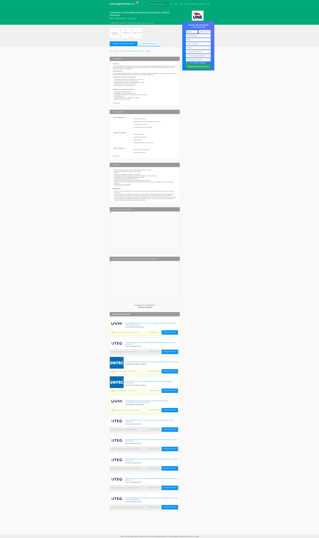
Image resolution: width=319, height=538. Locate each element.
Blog (208, 4)
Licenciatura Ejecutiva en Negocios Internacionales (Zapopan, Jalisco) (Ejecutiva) (150, 343)
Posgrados (186, 4)
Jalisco (142, 51)
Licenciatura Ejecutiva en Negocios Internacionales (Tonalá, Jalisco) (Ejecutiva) (149, 421)
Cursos (181, 4)
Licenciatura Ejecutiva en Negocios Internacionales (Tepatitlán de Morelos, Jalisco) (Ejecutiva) (151, 498)
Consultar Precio (154, 351)
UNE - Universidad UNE (118, 18)
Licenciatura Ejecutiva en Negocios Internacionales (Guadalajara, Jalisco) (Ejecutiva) (151, 440)
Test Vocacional (194, 4)
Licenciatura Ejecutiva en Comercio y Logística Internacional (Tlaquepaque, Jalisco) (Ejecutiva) (146, 401)
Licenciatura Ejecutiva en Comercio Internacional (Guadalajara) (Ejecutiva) (151, 362)
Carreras (176, 4)
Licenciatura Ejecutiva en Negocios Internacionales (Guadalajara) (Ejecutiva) (148, 382)
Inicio (111, 51)
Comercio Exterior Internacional (129, 51)
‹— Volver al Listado (114, 23)
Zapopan (148, 51)
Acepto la (196, 62)
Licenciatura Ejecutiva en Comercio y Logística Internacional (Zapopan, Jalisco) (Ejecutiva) (150, 323)
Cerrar (197, 536)
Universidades (202, 4)
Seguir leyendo (116, 102)
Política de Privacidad (199, 62)
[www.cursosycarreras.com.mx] (124, 3)
